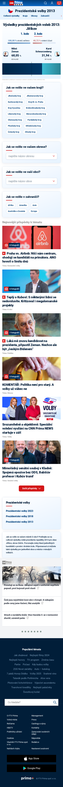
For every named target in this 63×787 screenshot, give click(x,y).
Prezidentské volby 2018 (19, 516)
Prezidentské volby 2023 (19, 511)
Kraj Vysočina (14, 108)
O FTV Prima (12, 715)
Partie (17, 664)
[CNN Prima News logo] (16, 3)
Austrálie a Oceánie (16, 211)
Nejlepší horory (17, 660)
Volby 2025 (35, 673)
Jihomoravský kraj (35, 96)
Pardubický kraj (34, 120)
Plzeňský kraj (14, 126)
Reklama (11, 723)
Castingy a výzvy (38, 723)
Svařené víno (49, 673)
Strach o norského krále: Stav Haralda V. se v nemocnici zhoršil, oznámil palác (31, 616)
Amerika (23, 205)
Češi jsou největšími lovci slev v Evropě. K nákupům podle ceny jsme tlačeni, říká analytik (29, 601)
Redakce (35, 742)
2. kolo (38, 33)
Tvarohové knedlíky (21, 687)
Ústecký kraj (13, 132)
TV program (33, 660)
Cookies (10, 738)
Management (37, 715)
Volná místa (12, 719)
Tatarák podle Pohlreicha (25, 678)
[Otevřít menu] (4, 3)
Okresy (34, 16)
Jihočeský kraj (14, 96)
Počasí (26, 664)
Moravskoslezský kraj (36, 114)
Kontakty (35, 728)
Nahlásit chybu (13, 748)
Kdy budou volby (40, 664)
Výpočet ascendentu (45, 682)
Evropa (34, 211)
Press (34, 719)
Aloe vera (45, 678)
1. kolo (25, 33)
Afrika (10, 205)
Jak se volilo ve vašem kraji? (25, 87)
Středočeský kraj (33, 126)
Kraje (25, 16)
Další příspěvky (29, 488)
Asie (35, 205)
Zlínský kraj (30, 132)
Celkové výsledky (11, 16)
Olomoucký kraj (15, 120)
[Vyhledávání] (45, 3)
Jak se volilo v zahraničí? (22, 197)
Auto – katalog (42, 669)
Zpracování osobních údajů (40, 733)
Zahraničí (45, 16)
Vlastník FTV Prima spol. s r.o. (17, 743)
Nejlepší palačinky (42, 687)
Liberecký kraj (14, 114)
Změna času (47, 660)
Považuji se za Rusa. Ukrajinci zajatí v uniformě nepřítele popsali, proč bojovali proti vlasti (31, 587)
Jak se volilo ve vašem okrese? (26, 147)
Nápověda (35, 738)
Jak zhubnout (21, 655)
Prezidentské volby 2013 (19, 521)
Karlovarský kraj (15, 102)
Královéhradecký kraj (35, 108)
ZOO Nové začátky (22, 669)
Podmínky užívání (14, 732)
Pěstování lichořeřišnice (20, 682)
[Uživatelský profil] (52, 3)
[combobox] (30, 156)
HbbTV (10, 728)
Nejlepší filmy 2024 (39, 655)
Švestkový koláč (31, 692)
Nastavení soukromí (40, 748)
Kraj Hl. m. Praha (35, 102)
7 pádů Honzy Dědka (17, 673)
